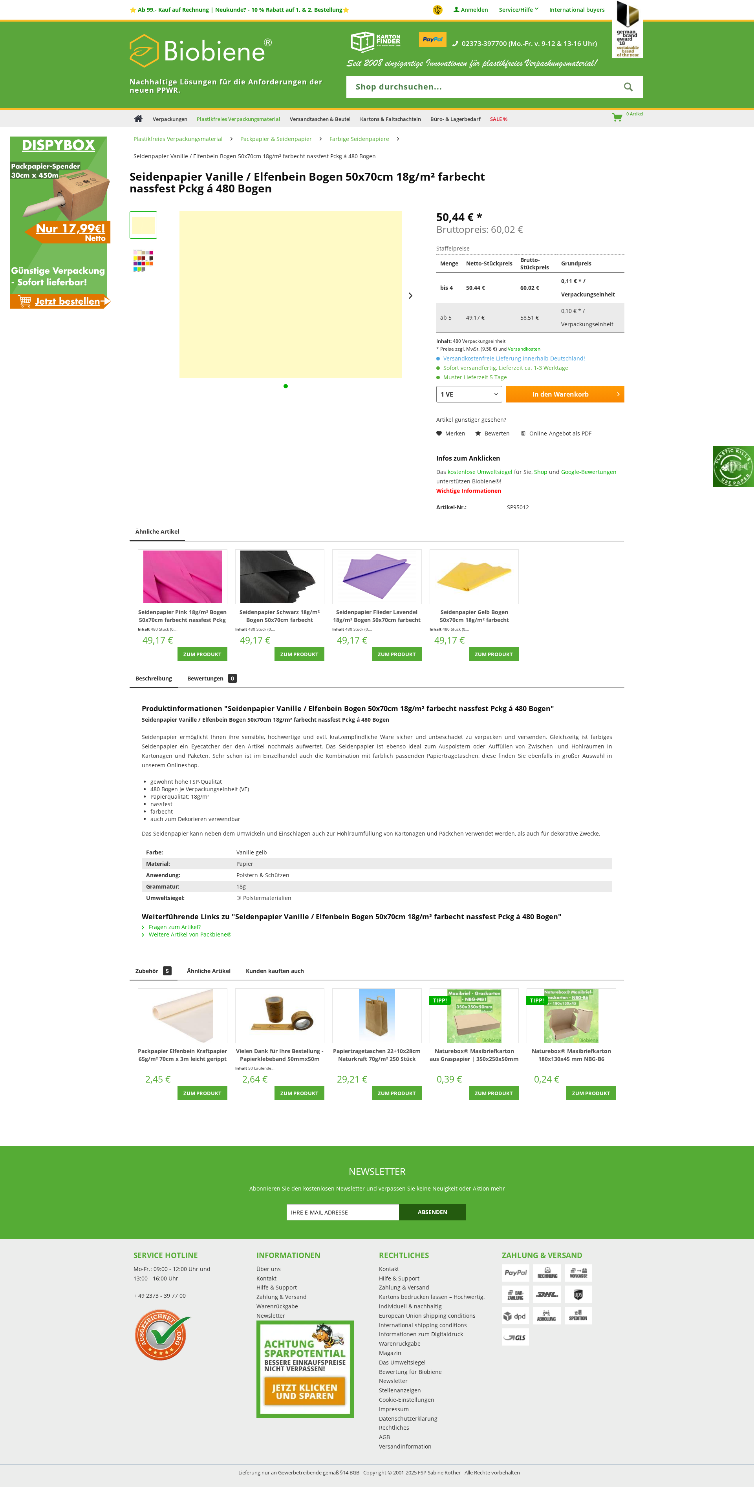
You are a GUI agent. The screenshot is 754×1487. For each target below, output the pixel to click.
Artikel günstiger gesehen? (471, 419)
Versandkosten (524, 349)
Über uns (268, 1269)
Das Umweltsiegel (402, 1362)
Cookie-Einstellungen (406, 1399)
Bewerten (497, 433)
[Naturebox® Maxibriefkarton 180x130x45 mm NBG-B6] (571, 1015)
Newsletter (270, 1315)
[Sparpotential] (305, 1369)
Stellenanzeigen (400, 1390)
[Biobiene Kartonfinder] (375, 42)
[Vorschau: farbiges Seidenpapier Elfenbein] (143, 260)
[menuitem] (613, 118)
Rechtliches (394, 1427)
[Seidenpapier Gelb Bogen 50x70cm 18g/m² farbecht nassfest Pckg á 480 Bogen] (474, 576)
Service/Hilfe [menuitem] (516, 9)
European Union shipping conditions (427, 1315)
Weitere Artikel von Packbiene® (189, 934)
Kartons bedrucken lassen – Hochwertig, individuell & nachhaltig (432, 1301)
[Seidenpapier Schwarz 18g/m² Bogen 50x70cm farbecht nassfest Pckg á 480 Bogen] (280, 576)
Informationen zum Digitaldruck (421, 1334)
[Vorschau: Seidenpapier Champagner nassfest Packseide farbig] (143, 225)
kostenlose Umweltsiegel (480, 472)
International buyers (577, 10)
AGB (384, 1437)
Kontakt (266, 1278)
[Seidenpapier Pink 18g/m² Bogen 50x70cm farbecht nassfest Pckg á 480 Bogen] (182, 576)
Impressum (394, 1409)
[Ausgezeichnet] (193, 1334)
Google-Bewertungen (589, 472)
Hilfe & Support (276, 1287)
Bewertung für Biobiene (410, 1371)
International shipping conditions (423, 1325)
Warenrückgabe (277, 1306)
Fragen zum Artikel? (174, 927)
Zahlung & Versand (281, 1296)
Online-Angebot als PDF (559, 433)
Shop (540, 472)
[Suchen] (628, 87)
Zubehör (152, 971)
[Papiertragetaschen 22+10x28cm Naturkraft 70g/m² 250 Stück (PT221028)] (377, 1015)
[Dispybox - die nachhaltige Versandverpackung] (58, 222)
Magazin (390, 1353)
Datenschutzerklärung (408, 1418)
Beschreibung (153, 678)
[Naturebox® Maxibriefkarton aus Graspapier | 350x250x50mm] (474, 1015)
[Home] (138, 118)
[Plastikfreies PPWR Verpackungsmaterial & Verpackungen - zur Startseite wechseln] (212, 51)
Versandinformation (405, 1446)
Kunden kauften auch (275, 971)
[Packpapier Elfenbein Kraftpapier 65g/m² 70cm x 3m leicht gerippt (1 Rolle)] (182, 1015)
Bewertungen (210, 678)
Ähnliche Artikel (157, 531)
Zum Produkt (202, 654)
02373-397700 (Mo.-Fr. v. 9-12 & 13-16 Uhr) (529, 44)
